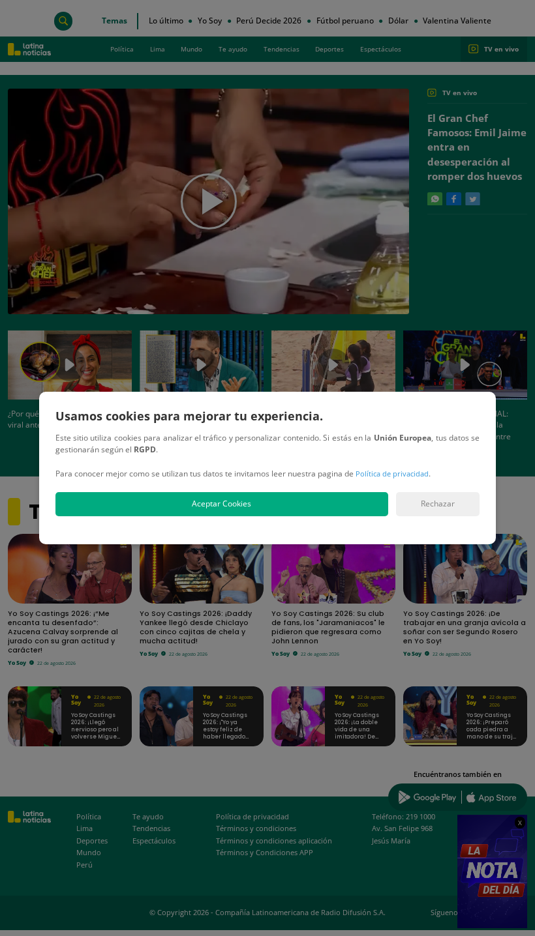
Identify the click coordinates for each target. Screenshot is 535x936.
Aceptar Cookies (221, 503)
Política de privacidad (392, 473)
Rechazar (438, 503)
